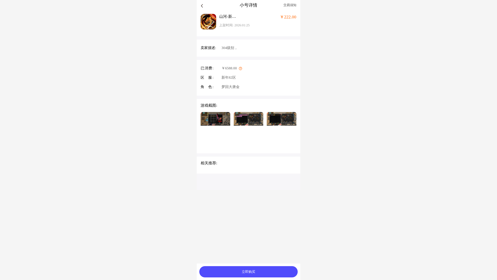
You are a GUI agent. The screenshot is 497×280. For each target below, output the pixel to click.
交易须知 (289, 5)
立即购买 (248, 272)
